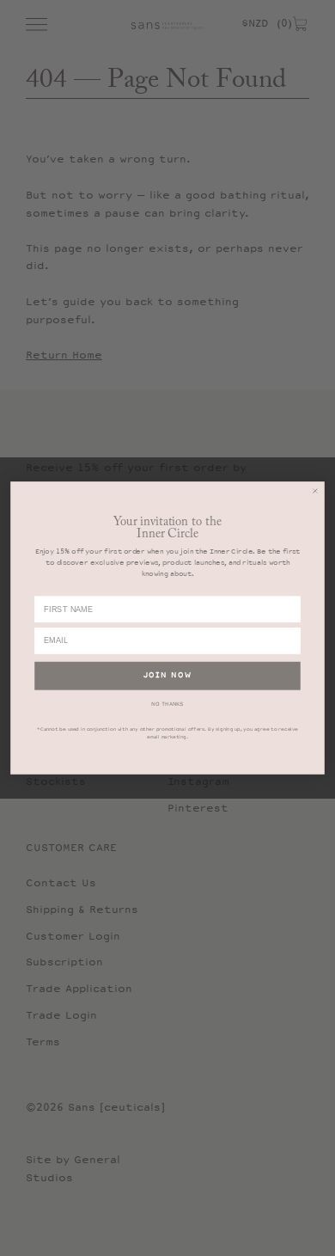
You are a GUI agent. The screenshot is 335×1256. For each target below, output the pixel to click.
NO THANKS (167, 704)
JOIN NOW (167, 675)
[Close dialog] (315, 491)
